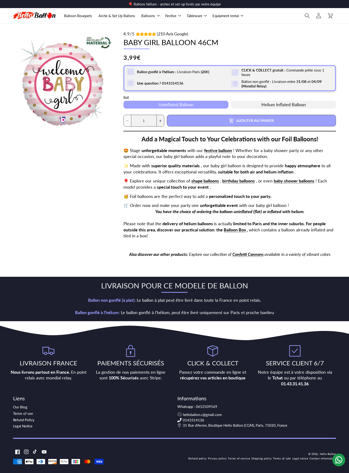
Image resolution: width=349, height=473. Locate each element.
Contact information (323, 458)
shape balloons (205, 181)
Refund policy (197, 458)
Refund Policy (23, 420)
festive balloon (218, 150)
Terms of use (23, 413)
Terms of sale (282, 458)
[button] (150, 15)
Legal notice (300, 458)
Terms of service (239, 458)
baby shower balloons (294, 181)
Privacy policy (217, 458)
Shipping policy (261, 458)
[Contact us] (338, 460)
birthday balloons (238, 181)
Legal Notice (23, 426)
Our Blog (20, 407)
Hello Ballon (328, 453)
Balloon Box (235, 229)
